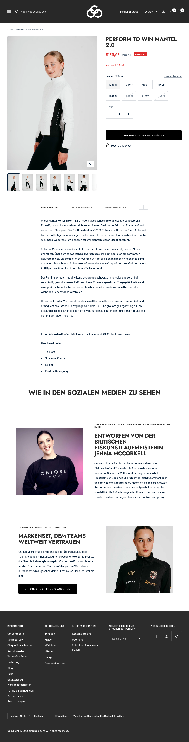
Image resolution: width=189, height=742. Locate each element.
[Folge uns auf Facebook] (156, 636)
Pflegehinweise (82, 207)
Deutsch (149, 11)
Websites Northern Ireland (87, 715)
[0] (180, 11)
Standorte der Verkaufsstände (17, 654)
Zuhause (50, 633)
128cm (113, 84)
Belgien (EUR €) (129, 11)
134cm (129, 84)
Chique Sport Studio (19, 645)
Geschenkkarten (55, 663)
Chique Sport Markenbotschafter (19, 682)
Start (10, 29)
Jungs (48, 657)
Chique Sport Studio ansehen (48, 588)
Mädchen (50, 645)
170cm (161, 95)
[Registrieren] (138, 638)
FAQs (10, 673)
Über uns (77, 639)
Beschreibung (50, 207)
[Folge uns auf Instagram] (166, 636)
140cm (145, 84)
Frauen (49, 639)
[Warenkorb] (171, 11)
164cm (145, 95)
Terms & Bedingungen (20, 690)
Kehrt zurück (15, 639)
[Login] (163, 11)
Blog (10, 668)
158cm (129, 95)
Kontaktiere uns (81, 633)
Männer (49, 651)
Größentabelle (173, 76)
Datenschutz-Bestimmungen (16, 699)
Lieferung (13, 662)
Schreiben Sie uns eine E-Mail (85, 648)
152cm (113, 95)
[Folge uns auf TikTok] (176, 636)
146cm (161, 84)
